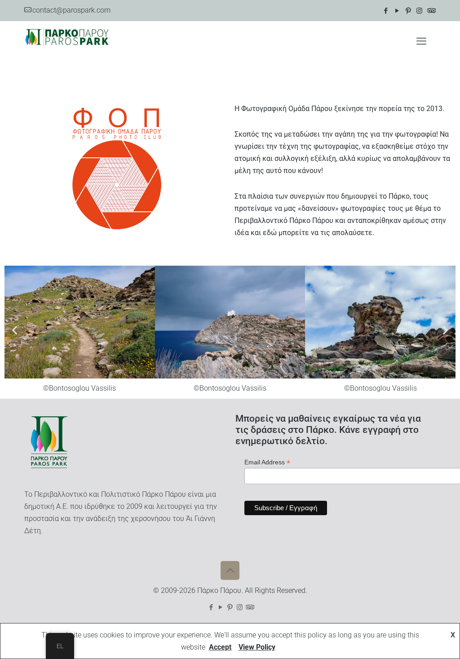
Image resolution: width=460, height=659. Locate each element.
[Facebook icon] (385, 11)
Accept (220, 647)
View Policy (257, 647)
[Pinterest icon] (408, 11)
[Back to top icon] (230, 570)
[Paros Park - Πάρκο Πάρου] (67, 41)
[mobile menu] (421, 41)
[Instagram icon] (419, 11)
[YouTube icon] (397, 11)
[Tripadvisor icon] (430, 11)
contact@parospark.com (71, 10)
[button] (14, 329)
